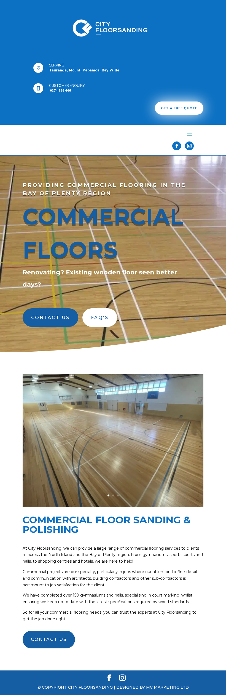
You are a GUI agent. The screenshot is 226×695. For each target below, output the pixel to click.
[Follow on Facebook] (176, 145)
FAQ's (100, 317)
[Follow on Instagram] (189, 145)
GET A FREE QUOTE (179, 108)
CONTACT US (50, 317)
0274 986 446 (60, 90)
